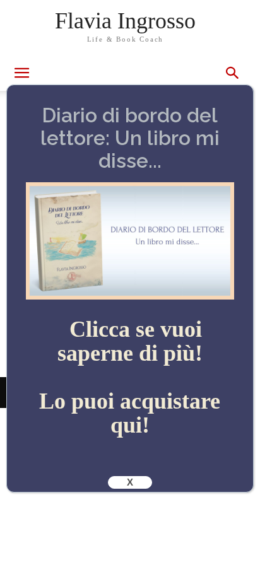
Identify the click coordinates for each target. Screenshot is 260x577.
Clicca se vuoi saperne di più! (130, 341)
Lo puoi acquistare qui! (129, 413)
